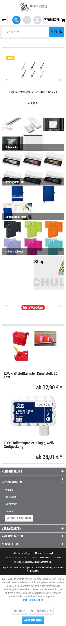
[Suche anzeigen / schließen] (16, 20)
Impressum (10, 496)
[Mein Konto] (37, 20)
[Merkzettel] (27, 20)
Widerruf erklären (19, 518)
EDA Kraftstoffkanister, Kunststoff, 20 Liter (30, 375)
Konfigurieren (33, 620)
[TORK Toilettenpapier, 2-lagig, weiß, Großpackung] (33, 415)
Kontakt (9, 489)
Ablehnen (19, 611)
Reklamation (11, 504)
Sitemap (9, 511)
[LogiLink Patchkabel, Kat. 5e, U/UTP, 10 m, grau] (33, 70)
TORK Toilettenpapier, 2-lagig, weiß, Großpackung (29, 445)
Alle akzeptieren (41, 611)
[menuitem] (4, 19)
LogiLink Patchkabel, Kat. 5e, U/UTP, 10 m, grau (33, 92)
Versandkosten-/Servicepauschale (19, 557)
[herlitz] (33, 308)
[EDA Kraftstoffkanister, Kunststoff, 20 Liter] (33, 346)
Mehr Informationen (33, 599)
